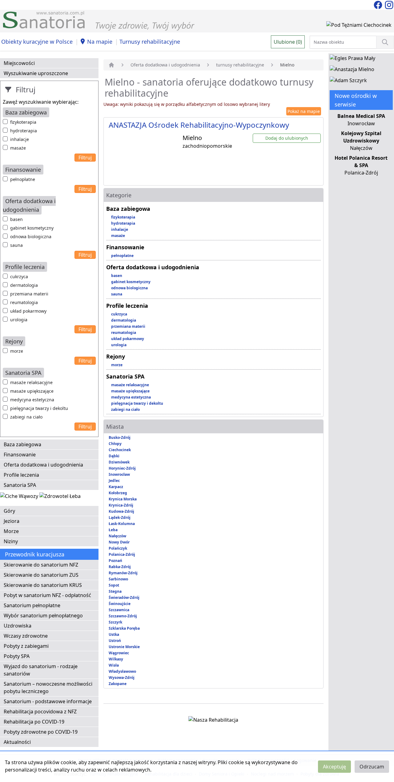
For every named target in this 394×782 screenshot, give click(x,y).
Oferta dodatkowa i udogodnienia (43, 464)
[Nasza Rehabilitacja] (213, 721)
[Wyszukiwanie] (385, 42)
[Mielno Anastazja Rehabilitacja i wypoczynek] (352, 70)
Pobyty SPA (17, 656)
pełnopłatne (22, 179)
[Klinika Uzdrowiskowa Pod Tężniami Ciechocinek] (359, 26)
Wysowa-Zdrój (122, 677)
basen (16, 219)
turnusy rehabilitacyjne (240, 65)
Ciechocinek (120, 449)
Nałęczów (117, 536)
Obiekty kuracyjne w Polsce (37, 41)
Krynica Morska (123, 499)
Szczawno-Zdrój (123, 616)
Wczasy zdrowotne (26, 635)
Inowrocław (119, 474)
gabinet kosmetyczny (32, 228)
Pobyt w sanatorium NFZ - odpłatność (47, 595)
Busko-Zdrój (120, 437)
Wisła (114, 665)
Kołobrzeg (118, 492)
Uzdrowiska (17, 625)
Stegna (115, 591)
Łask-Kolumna (122, 523)
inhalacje (19, 139)
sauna (16, 245)
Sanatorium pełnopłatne (32, 605)
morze (16, 351)
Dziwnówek (119, 462)
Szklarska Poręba (124, 628)
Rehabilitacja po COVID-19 (34, 721)
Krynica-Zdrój (121, 505)
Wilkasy (116, 659)
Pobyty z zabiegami (26, 646)
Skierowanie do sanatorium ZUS (41, 574)
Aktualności (17, 742)
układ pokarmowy (28, 311)
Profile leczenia (21, 474)
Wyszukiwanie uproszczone (36, 73)
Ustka (114, 634)
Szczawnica (119, 609)
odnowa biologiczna (30, 236)
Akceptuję (334, 766)
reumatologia (24, 302)
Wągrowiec (119, 653)
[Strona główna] (111, 65)
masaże (18, 148)
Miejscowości (19, 63)
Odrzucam (372, 766)
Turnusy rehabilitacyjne (149, 41)
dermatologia (24, 285)
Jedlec (114, 480)
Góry (9, 510)
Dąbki (114, 456)
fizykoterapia (23, 122)
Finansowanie (20, 454)
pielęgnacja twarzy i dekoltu (39, 408)
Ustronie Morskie (124, 646)
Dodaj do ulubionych (286, 138)
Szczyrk (115, 622)
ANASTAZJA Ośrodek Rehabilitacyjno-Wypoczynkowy (199, 125)
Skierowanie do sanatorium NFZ (41, 564)
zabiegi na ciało (26, 417)
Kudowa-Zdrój (121, 511)
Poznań (115, 560)
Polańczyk (118, 548)
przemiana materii (29, 294)
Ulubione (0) (288, 41)
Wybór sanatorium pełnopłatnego (43, 615)
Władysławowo (122, 671)
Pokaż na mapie (303, 111)
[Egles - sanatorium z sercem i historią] (352, 59)
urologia (18, 320)
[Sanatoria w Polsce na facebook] (378, 4)
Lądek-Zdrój (120, 517)
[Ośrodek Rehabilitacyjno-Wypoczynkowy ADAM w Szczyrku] (348, 81)
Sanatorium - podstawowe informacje (48, 701)
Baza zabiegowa (22, 444)
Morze (11, 531)
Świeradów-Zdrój (124, 597)
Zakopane (118, 683)
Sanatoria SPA (20, 485)
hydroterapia (23, 131)
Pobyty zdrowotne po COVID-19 (41, 731)
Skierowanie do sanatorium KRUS (43, 585)
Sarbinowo (118, 579)
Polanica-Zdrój (122, 554)
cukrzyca (19, 276)
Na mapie (99, 41)
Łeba (113, 529)
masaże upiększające (32, 391)
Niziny (11, 541)
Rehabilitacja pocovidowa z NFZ (40, 711)
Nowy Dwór (119, 542)
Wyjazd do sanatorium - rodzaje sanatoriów (41, 670)
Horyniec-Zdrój (122, 468)
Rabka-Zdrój (120, 566)
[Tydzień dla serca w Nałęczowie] (19, 497)
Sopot (114, 585)
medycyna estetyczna (32, 400)
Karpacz (116, 486)
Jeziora (11, 521)
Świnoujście (120, 603)
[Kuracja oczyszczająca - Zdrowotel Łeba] (60, 497)
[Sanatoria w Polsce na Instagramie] (389, 4)
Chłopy (115, 443)
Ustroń (115, 640)
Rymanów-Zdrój (123, 572)
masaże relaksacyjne (31, 382)
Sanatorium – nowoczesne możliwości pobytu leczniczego (48, 687)
